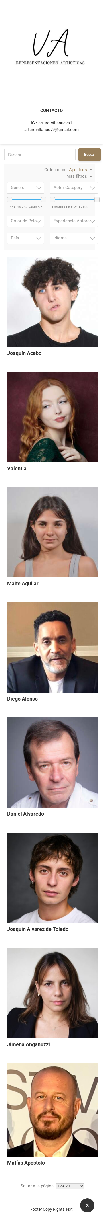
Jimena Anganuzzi (28, 1044)
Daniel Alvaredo (25, 814)
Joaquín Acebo (24, 353)
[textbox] (76, 187)
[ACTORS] (51, 91)
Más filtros (76, 176)
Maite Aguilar (23, 583)
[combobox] (74, 188)
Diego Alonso (22, 699)
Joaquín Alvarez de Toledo (37, 929)
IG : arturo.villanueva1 (51, 123)
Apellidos (78, 169)
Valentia (17, 468)
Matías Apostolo (26, 1163)
